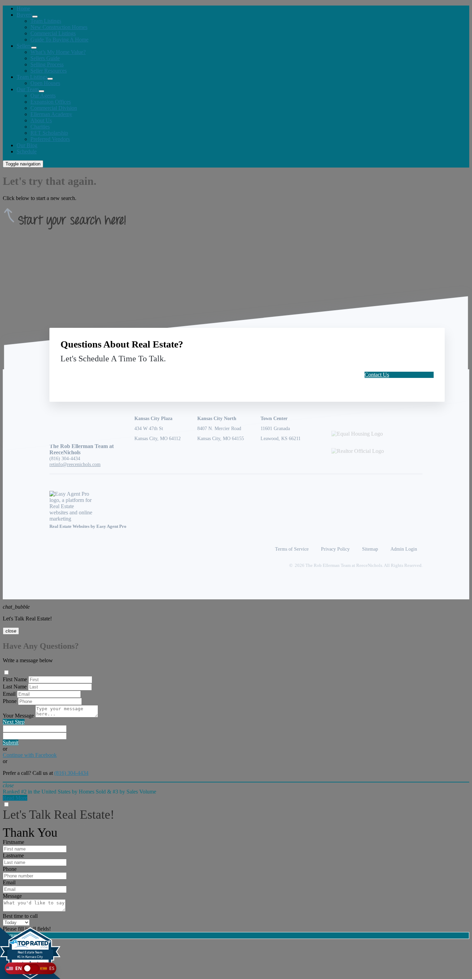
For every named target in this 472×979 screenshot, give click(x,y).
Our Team (28, 89)
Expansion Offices (50, 102)
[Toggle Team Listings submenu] (50, 79)
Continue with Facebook (30, 755)
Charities (40, 127)
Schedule (27, 151)
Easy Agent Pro (112, 526)
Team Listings (45, 21)
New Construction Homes (58, 27)
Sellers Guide (45, 58)
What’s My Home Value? (58, 52)
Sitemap (370, 549)
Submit (10, 742)
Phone (10, 701)
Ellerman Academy (51, 114)
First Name (15, 679)
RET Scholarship (49, 133)
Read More (15, 798)
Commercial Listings (53, 33)
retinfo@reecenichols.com (75, 464)
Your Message (18, 716)
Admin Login (403, 549)
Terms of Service (292, 549)
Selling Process (47, 64)
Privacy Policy (335, 549)
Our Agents (43, 95)
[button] (30, 968)
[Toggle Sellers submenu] (34, 48)
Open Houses (45, 83)
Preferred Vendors (50, 139)
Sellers (24, 46)
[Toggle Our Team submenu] (41, 91)
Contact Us (377, 375)
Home (23, 8)
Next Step (14, 722)
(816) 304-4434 (64, 458)
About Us (41, 120)
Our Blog (27, 145)
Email (9, 694)
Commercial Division (53, 108)
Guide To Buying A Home (59, 39)
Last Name (15, 687)
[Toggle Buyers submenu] (35, 17)
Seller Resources (48, 71)
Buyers (24, 15)
